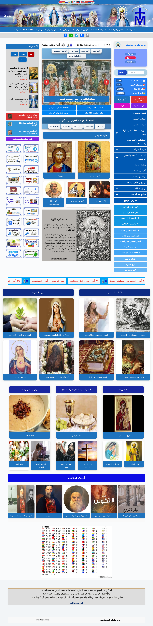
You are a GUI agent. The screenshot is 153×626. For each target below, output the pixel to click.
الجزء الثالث (77, 126)
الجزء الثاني (89, 126)
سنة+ (22, 59)
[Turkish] (60, 2)
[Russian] (66, 2)
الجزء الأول (99, 126)
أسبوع (23, 54)
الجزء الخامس (54, 126)
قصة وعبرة (74, 51)
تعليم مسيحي (101, 135)
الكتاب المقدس (139, 118)
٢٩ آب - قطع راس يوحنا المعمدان (27, 280)
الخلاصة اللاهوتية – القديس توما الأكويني (76, 120)
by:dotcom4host (43, 620)
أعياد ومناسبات (139, 170)
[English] (83, 2)
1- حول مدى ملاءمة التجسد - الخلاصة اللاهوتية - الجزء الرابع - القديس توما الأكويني (17, 71)
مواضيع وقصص (139, 176)
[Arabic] (92, 2)
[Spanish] (63, 2)
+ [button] (117, 113)
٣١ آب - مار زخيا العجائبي (110, 280)
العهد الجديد (85, 51)
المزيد (18, 30)
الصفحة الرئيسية (133, 30)
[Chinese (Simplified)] (86, 2)
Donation (28, 30)
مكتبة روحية (140, 164)
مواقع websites (138, 194)
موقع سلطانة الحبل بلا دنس (110, 620)
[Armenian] (89, 2)
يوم (31, 54)
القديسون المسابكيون (60, 51)
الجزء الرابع (66, 126)
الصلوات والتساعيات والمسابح (136, 142)
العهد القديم (96, 51)
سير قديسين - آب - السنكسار (74, 280)
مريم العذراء (140, 149)
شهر (14, 54)
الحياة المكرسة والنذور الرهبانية (135, 157)
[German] (77, 2)
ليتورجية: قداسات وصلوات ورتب (133, 132)
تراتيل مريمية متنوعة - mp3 (19, 99)
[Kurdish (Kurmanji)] (69, 2)
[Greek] (75, 2)
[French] (80, 2)
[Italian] (72, 2)
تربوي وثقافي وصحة (136, 182)
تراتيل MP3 (140, 188)
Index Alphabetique (76, 56)
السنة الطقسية (139, 124)
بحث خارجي (122, 72)
